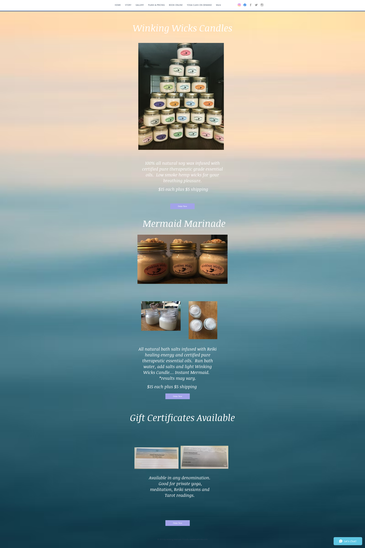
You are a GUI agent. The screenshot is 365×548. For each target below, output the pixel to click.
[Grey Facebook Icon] (250, 5)
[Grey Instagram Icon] (262, 5)
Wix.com (204, 539)
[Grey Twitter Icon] (256, 5)
